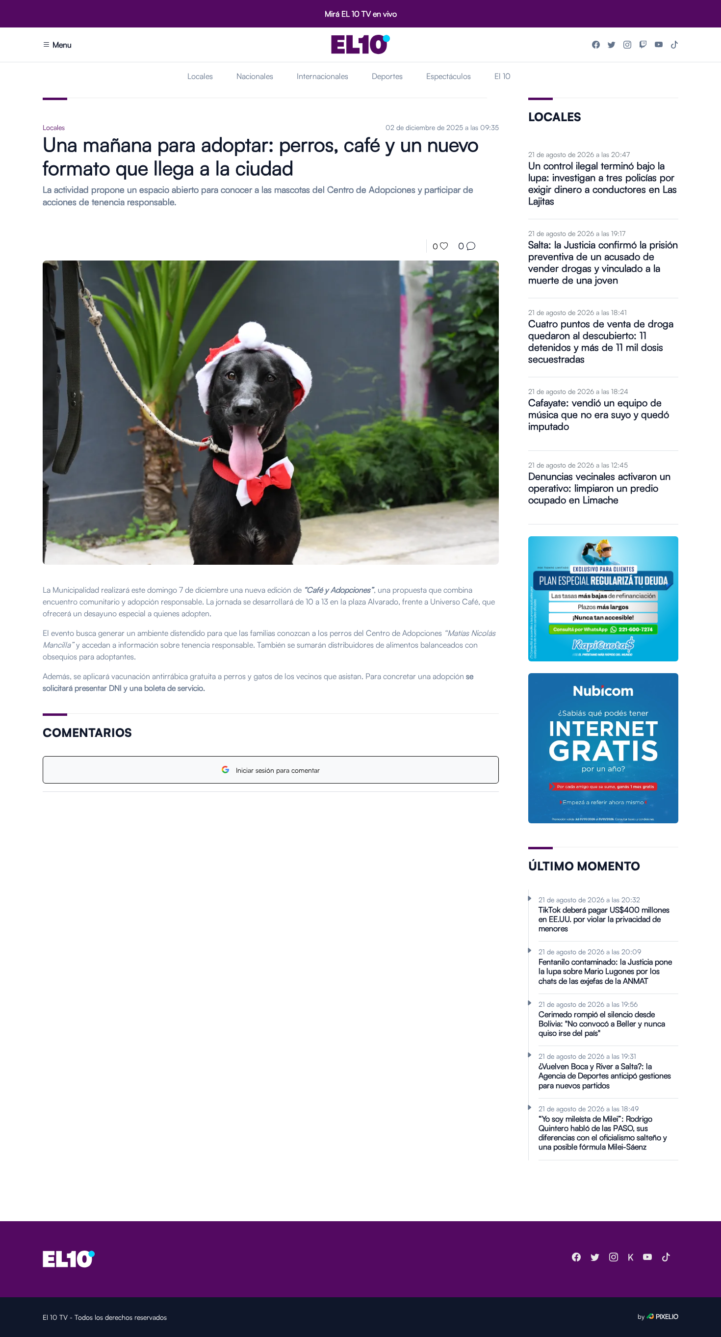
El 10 (502, 76)
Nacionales (254, 76)
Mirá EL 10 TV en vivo (361, 14)
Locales (200, 76)
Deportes (387, 76)
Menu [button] (61, 45)
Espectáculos (448, 76)
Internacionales (322, 76)
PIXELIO (667, 1316)
